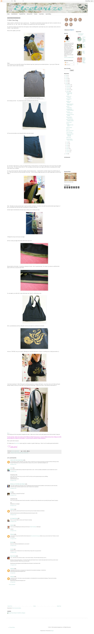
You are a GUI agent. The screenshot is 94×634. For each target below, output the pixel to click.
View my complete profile (69, 57)
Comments (68, 64)
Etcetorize (68, 41)
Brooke (11, 542)
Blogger (52, 630)
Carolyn (11, 549)
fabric (16, 452)
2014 (66, 78)
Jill (10, 492)
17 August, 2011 (13, 564)
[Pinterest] (75, 21)
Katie (11, 468)
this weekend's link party (35, 535)
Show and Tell (29, 14)
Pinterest (68, 129)
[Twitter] (80, 21)
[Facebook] (66, 21)
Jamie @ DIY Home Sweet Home (16, 460)
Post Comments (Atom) (16, 608)
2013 (66, 80)
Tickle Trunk (68, 137)
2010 (66, 153)
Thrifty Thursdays (33, 526)
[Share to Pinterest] (29, 451)
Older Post (59, 606)
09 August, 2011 (13, 505)
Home (8, 14)
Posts (67, 62)
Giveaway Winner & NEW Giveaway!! (84, 40)
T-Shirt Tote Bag (69, 132)
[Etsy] (71, 21)
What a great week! (69, 130)
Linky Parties (41, 14)
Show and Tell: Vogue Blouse (69, 118)
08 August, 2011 (13, 464)
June (67, 143)
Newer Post (10, 606)
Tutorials (35, 14)
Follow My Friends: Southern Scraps (70, 120)
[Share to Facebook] (27, 451)
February (68, 150)
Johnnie (11, 525)
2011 (66, 83)
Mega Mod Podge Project (84, 46)
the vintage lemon (13, 518)
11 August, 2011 (13, 530)
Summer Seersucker (69, 107)
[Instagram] (66, 26)
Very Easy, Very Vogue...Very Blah (69, 93)
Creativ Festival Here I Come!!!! (69, 140)
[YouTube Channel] (71, 26)
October (68, 88)
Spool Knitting (48, 14)
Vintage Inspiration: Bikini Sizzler (69, 105)
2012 (66, 81)
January (68, 151)
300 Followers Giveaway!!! (81, 34)
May (67, 145)
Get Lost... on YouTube (68, 97)
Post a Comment (12, 584)
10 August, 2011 (13, 521)
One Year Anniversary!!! (69, 112)
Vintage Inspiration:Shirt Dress (69, 124)
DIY (13, 452)
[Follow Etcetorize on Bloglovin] (69, 30)
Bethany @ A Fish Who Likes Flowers (17, 484)
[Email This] (23, 451)
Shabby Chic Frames (68, 102)
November (68, 86)
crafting (11, 452)
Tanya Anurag (13, 556)
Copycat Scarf (68, 122)
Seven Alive (17, 443)
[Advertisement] (34, 595)
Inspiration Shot (22, 14)
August (67, 91)
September (68, 89)
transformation (26, 452)
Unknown (12, 509)
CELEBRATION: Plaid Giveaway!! (70, 110)
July (67, 142)
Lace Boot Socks (84, 52)
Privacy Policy (12, 627)
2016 (66, 75)
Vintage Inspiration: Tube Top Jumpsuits (69, 134)
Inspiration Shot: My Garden (70, 115)
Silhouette (21, 452)
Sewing (18, 452)
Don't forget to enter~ (68, 99)
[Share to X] (26, 451)
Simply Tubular (69, 127)
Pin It (8, 433)
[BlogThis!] (25, 451)
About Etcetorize (14, 14)
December (68, 84)
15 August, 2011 (13, 552)
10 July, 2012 (12, 572)
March (67, 148)
